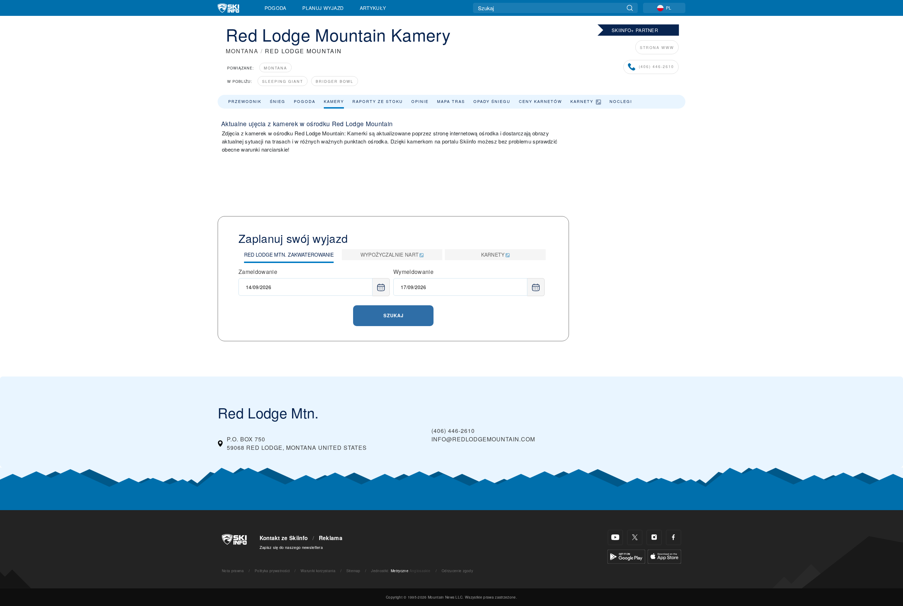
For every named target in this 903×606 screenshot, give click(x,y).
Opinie (420, 101)
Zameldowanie (257, 272)
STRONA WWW (657, 47)
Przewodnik (244, 101)
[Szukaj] (630, 8)
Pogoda (275, 7)
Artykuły (373, 7)
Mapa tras (451, 101)
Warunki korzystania (318, 570)
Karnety (581, 101)
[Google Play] (626, 555)
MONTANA (242, 51)
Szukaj (393, 315)
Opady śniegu (491, 101)
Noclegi (621, 101)
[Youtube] (615, 537)
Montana (275, 68)
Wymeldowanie (413, 272)
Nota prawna (233, 570)
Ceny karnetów (540, 101)
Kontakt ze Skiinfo (284, 538)
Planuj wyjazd (323, 7)
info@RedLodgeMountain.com (483, 439)
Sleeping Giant (282, 81)
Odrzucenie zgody (457, 570)
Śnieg (277, 101)
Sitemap (353, 570)
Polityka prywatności (272, 570)
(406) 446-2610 (656, 66)
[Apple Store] (664, 555)
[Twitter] (634, 537)
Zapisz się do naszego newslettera (291, 547)
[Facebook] (673, 537)
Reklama (331, 538)
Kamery (334, 101)
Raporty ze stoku (377, 101)
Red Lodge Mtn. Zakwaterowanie (289, 254)
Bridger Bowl (334, 81)
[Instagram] (654, 537)
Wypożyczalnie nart (389, 254)
